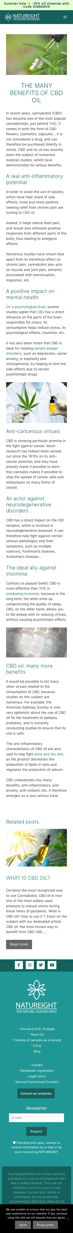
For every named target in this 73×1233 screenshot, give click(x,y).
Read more (19, 944)
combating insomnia (22, 594)
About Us (37, 1034)
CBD (40, 312)
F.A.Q (37, 1046)
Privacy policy (45, 1224)
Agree (23, 1224)
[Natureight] (23, 17)
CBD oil (28, 213)
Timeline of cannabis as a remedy (37, 1040)
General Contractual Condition (37, 1082)
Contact (37, 1065)
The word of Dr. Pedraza (37, 1029)
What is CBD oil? (28, 878)
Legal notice (37, 1076)
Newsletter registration (37, 1070)
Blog (37, 1051)
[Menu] (67, 17)
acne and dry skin (48, 754)
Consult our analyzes (36, 1093)
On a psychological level (25, 307)
